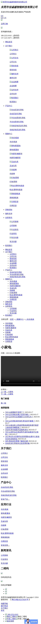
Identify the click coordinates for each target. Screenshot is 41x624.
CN (5, 18)
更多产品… (5, 499)
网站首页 (8, 249)
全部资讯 (8, 306)
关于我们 (8, 252)
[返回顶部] (9, 621)
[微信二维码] (10, 616)
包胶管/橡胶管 (15, 286)
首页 (12, 319)
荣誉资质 (13, 259)
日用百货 (13, 299)
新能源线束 (14, 297)
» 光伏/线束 (29, 319)
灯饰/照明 (13, 293)
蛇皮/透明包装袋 (16, 295)
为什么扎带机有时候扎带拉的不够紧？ (20, 421)
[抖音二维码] (10, 619)
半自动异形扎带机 (17, 274)
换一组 (3, 403)
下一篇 (7, 394)
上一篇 (7, 392)
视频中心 (8, 279)
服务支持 (13, 261)
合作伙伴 (13, 265)
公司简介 (13, 254)
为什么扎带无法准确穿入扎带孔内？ (19, 417)
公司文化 (13, 256)
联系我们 (13, 268)
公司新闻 (13, 308)
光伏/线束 (13, 281)
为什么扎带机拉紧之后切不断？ (17, 414)
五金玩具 (13, 288)
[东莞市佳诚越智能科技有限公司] (14, 2)
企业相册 (13, 263)
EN (2, 16)
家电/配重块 (14, 283)
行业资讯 (13, 311)
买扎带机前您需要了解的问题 (16, 441)
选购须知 (8, 302)
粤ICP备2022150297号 (20, 599)
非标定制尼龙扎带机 (17, 277)
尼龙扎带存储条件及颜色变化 (16, 430)
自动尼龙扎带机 (16, 272)
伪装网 (12, 290)
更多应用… (5, 545)
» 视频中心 (19, 319)
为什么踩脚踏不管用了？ (14, 412)
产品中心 (8, 270)
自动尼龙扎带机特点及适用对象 (17, 443)
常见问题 (13, 313)
